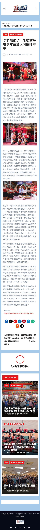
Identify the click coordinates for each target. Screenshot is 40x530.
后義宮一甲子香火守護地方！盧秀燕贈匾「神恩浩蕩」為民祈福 (19, 410)
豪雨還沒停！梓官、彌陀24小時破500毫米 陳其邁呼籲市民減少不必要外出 (20, 447)
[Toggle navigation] (4, 8)
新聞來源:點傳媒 (16, 385)
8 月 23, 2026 (24, 414)
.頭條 (5, 35)
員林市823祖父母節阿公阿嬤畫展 (19, 487)
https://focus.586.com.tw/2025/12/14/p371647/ (19, 313)
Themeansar (19, 517)
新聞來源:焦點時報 (16, 35)
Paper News (32, 514)
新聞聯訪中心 (13, 54)
